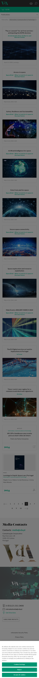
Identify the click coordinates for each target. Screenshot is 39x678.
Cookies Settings (19, 664)
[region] (19, 659)
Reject (19, 669)
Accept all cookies (19, 675)
